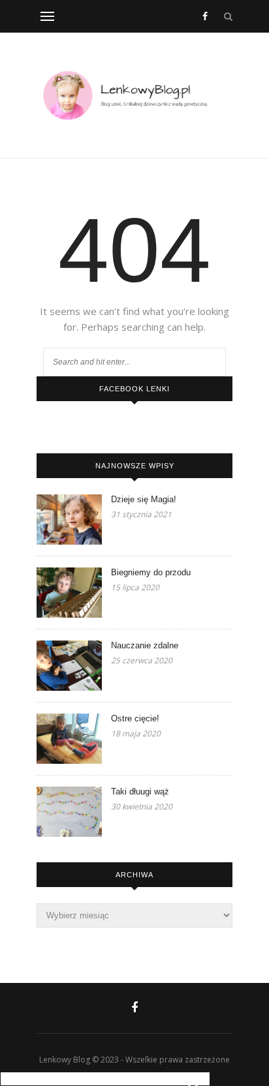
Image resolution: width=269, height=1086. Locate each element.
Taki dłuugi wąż (140, 791)
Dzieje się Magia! (143, 499)
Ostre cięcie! (135, 718)
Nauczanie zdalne (144, 645)
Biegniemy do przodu (151, 572)
